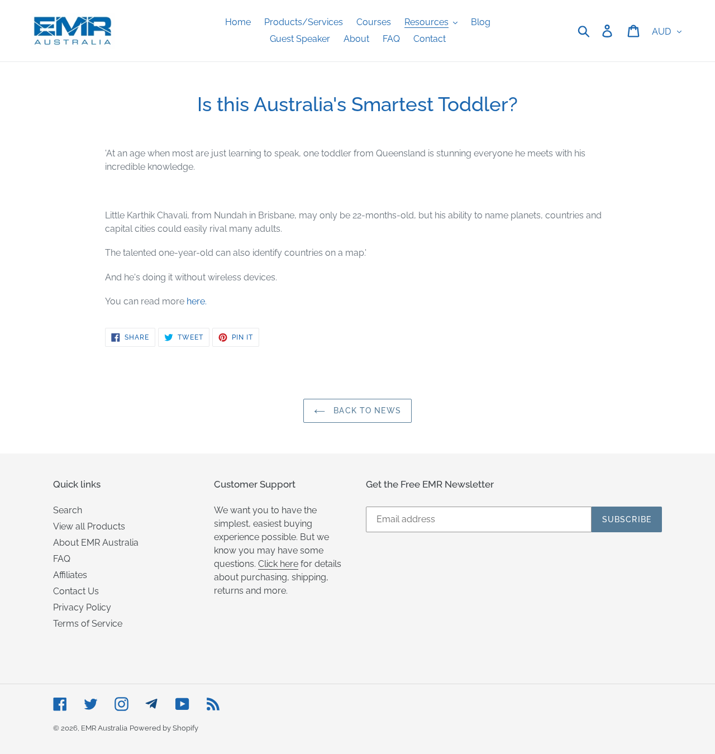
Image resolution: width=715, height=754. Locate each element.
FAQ (61, 558)
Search (67, 510)
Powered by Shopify (164, 728)
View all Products (89, 526)
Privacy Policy (82, 607)
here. (197, 301)
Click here (278, 564)
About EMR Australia (96, 542)
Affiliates (70, 575)
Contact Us (76, 591)
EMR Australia (104, 728)
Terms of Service (87, 623)
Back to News (366, 410)
